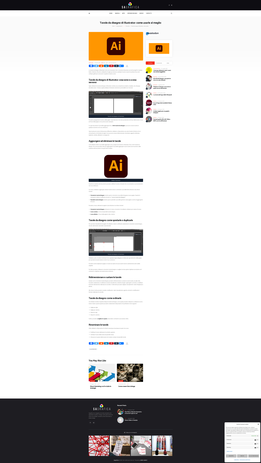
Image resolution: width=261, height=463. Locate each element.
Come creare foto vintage (126, 386)
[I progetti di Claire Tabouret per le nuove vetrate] (162, 446)
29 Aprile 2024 (97, 62)
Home (113, 26)
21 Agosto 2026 (131, 409)
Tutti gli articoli (119, 26)
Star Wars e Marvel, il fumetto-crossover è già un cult (133, 412)
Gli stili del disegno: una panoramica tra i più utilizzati (162, 79)
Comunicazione (156, 68)
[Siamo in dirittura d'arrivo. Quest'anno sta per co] (141, 446)
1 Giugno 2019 (161, 117)
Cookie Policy (236, 460)
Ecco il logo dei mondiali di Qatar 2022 (162, 103)
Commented (159, 63)
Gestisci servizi (229, 451)
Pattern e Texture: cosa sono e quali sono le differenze (162, 87)
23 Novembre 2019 (162, 76)
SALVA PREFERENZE (253, 456)
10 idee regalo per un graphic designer (161, 112)
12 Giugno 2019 (161, 109)
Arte (125, 409)
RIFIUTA (242, 456)
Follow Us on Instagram (131, 432)
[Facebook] (91, 66)
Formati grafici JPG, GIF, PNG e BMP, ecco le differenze (161, 120)
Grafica (154, 92)
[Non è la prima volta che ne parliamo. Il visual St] (120, 446)
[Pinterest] (111, 66)
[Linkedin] (106, 66)
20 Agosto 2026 (131, 418)
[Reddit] (101, 66)
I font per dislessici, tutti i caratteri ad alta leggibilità (162, 71)
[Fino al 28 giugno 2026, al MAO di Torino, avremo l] (99, 446)
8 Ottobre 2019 (161, 101)
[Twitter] (96, 66)
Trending (150, 63)
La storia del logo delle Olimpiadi (162, 95)
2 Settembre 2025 (122, 384)
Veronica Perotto (112, 62)
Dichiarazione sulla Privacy (245, 460)
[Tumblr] (116, 66)
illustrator (93, 349)
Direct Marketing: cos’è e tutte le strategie (100, 387)
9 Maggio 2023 (93, 384)
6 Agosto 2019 (161, 84)
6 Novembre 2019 (161, 92)
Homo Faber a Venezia (131, 420)
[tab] (150, 63)
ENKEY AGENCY (143, 460)
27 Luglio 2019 (164, 68)
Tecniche (127, 26)
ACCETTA (231, 456)
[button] (258, 424)
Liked (168, 63)
